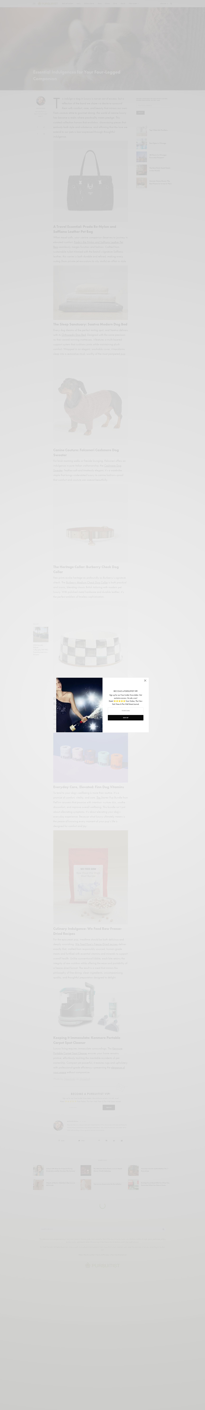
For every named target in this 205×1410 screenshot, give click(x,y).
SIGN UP (125, 718)
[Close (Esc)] (145, 681)
